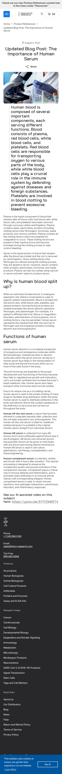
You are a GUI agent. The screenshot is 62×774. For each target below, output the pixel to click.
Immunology (10, 642)
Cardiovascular (11, 622)
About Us (8, 699)
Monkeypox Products (15, 657)
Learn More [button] (10, 769)
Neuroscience (10, 662)
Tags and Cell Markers (15, 682)
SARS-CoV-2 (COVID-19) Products (21, 667)
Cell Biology (9, 627)
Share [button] (33, 66)
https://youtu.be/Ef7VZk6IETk (35, 502)
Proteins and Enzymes (15, 595)
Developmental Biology (16, 632)
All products (9, 570)
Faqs (6, 719)
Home (6, 23)
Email (6, 543)
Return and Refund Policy (16, 724)
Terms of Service (12, 729)
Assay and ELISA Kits (14, 600)
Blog (5, 709)
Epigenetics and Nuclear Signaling (21, 637)
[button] (6, 14)
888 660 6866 (11, 556)
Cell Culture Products (14, 585)
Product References (24, 23)
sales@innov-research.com (18, 546)
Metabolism (9, 647)
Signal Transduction (14, 672)
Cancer (7, 617)
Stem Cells (9, 677)
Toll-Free (8, 553)
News (6, 714)
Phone (6, 533)
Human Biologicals (13, 575)
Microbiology (10, 652)
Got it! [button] (48, 764)
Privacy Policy (11, 734)
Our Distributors (11, 704)
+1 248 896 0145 (12, 536)
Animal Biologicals (13, 580)
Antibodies (9, 590)
